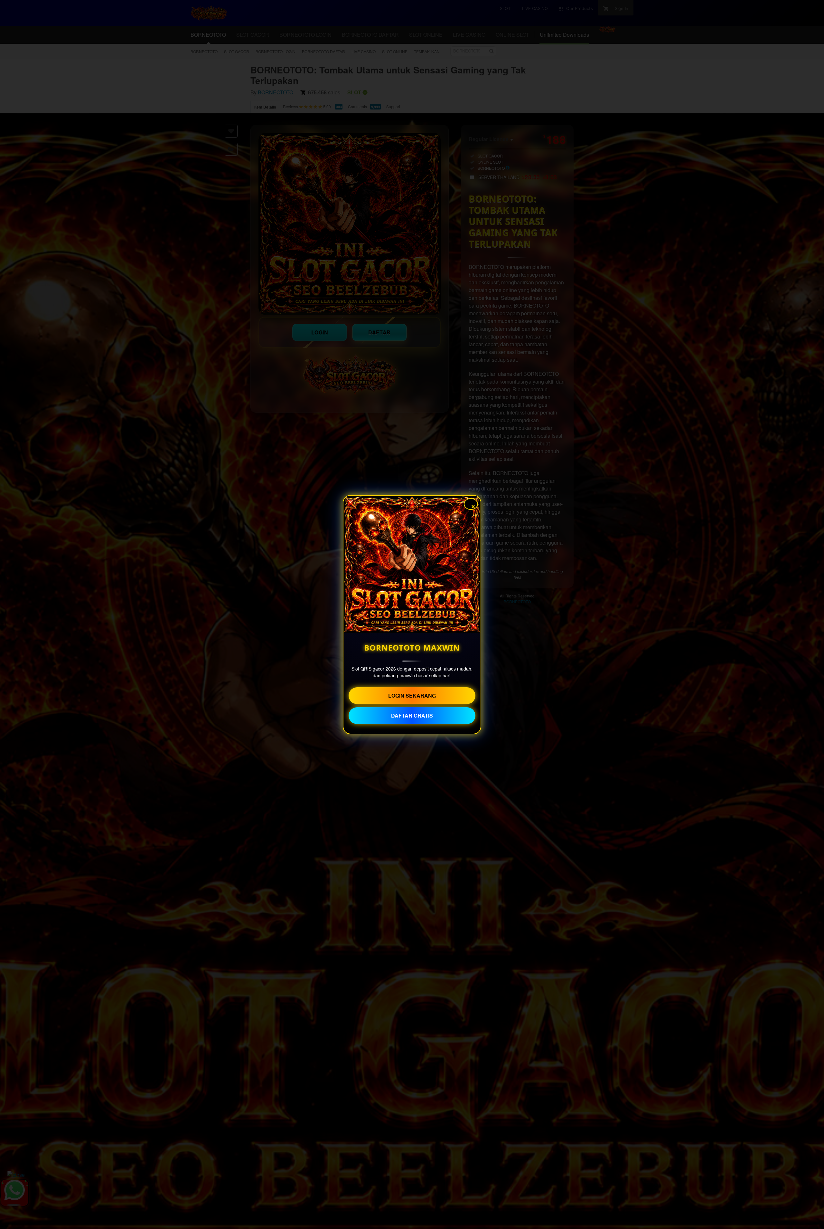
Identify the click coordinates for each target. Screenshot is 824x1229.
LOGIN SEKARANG (412, 695)
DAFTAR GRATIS (412, 715)
